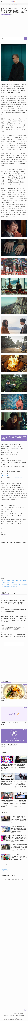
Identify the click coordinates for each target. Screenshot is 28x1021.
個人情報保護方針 (21, 1013)
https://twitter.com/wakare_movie (15, 532)
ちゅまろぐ (4, 869)
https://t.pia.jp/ (18, 477)
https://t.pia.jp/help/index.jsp (8, 475)
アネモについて (10, 1013)
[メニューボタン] (1, 1)
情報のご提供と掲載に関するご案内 (11, 1015)
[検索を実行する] (25, 38)
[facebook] (13, 884)
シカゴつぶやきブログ (7, 870)
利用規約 (15, 1013)
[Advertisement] (14, 26)
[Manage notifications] (25, 1010)
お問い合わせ (21, 1015)
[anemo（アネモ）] (14, 1)
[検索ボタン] (26, 1)
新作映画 (4, 14)
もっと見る (14, 644)
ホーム (4, 1013)
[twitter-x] (15, 884)
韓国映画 (8, 14)
